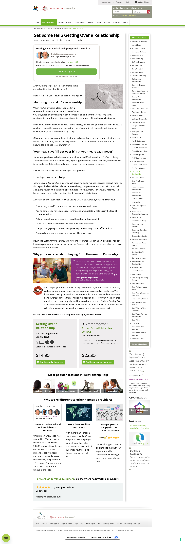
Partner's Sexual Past (139, 239)
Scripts (76, 530)
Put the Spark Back (139, 249)
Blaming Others (137, 72)
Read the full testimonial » (138, 379)
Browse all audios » (139, 344)
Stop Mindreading (138, 284)
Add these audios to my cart (99, 362)
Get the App (136, 530)
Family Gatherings (138, 141)
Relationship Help (138, 37)
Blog (99, 22)
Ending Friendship (138, 122)
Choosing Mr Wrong (139, 76)
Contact (105, 530)
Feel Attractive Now (139, 158)
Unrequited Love (137, 339)
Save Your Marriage (139, 258)
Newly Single (136, 217)
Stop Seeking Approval (140, 299)
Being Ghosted (137, 69)
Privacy (112, 530)
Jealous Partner (137, 199)
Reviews (107, 22)
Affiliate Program (90, 530)
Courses (91, 22)
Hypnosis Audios (48, 22)
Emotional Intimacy (139, 112)
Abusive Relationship (139, 42)
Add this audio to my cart (51, 362)
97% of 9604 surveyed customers (55, 478)
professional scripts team (47, 416)
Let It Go (86, 331)
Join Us (125, 22)
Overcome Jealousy (139, 221)
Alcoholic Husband (138, 48)
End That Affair (137, 115)
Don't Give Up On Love (140, 109)
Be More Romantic (138, 62)
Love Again (136, 202)
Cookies (119, 530)
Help (99, 530)
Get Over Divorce (138, 178)
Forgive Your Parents (139, 165)
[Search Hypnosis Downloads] (148, 11)
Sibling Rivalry (137, 267)
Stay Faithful (136, 274)
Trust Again (136, 323)
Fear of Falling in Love (140, 151)
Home (37, 22)
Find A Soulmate (138, 161)
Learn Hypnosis (79, 22)
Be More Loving (137, 59)
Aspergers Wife (137, 55)
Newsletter (127, 530)
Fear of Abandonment (139, 144)
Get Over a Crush (138, 168)
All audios (137, 12)
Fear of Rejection (138, 155)
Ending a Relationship (139, 119)
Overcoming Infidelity (139, 236)
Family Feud (136, 138)
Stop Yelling (136, 320)
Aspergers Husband (139, 52)
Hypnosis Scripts (65, 22)
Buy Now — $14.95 (66, 71)
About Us (116, 22)
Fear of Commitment (139, 148)
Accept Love (136, 45)
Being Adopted (137, 65)
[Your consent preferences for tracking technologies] (180, 539)
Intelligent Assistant (128, 15)
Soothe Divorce (137, 271)
